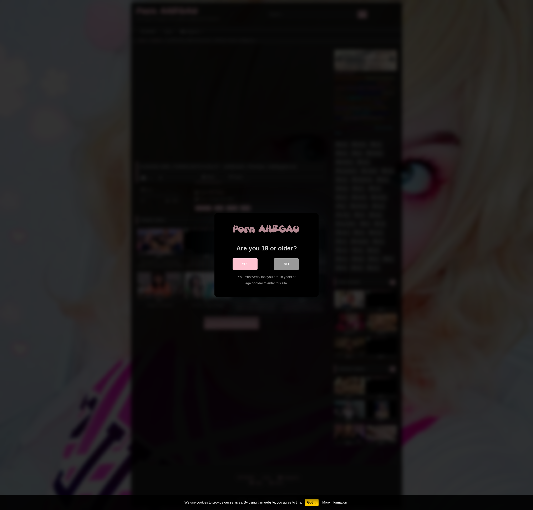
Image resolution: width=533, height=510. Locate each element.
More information (334, 502)
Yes (245, 264)
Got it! (311, 502)
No (286, 264)
